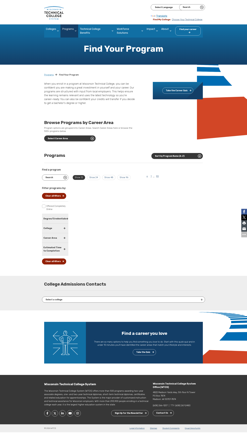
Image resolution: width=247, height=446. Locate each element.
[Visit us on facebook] (47, 413)
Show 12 (79, 177)
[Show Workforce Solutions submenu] (143, 31)
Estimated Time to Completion (52, 249)
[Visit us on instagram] (77, 413)
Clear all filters (53, 196)
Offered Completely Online (56, 208)
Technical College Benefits (90, 30)
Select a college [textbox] (54, 299)
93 (157, 176)
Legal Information (137, 428)
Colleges (51, 29)
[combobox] (69, 138)
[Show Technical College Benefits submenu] (113, 31)
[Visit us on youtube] (70, 413)
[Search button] (202, 7)
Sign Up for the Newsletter (129, 413)
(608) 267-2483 (182, 405)
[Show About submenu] (171, 31)
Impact (151, 29)
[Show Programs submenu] (76, 31)
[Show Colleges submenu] (58, 31)
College (47, 228)
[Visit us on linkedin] (62, 413)
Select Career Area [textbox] (58, 138)
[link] (244, 212)
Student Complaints (171, 428)
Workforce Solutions (123, 30)
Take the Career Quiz (177, 90)
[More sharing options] (244, 234)
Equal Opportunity (192, 428)
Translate (161, 16)
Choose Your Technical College (187, 19)
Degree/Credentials (54, 218)
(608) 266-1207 (160, 405)
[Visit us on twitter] (55, 413)
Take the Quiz (143, 352)
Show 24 (93, 177)
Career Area (50, 238)
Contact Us (162, 413)
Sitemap (153, 428)
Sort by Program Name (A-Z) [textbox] (170, 156)
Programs (68, 29)
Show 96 (124, 177)
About (165, 29)
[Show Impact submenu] (158, 31)
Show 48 (108, 177)
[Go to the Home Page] (54, 12)
